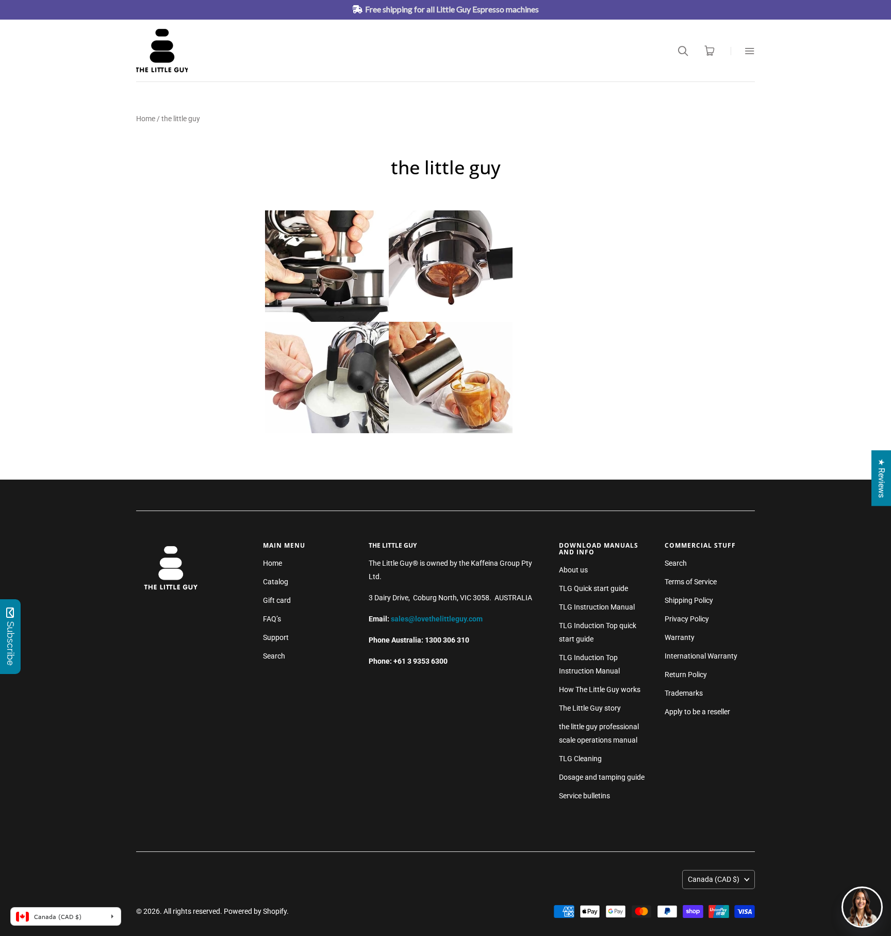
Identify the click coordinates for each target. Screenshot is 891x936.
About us (573, 570)
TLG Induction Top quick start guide (597, 632)
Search (274, 656)
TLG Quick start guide (593, 588)
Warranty (680, 637)
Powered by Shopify (255, 911)
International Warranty (701, 656)
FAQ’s (272, 619)
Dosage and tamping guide (602, 777)
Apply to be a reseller (697, 712)
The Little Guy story (590, 708)
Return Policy (686, 674)
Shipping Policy (689, 600)
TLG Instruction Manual (597, 607)
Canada (713, 879)
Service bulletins (584, 796)
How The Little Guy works (599, 689)
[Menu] (743, 50)
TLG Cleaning (580, 758)
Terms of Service (691, 582)
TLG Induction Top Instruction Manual (589, 664)
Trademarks (684, 693)
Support (276, 637)
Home (145, 118)
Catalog (275, 582)
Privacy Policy (687, 619)
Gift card (277, 600)
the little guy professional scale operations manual (599, 733)
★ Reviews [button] (881, 478)
